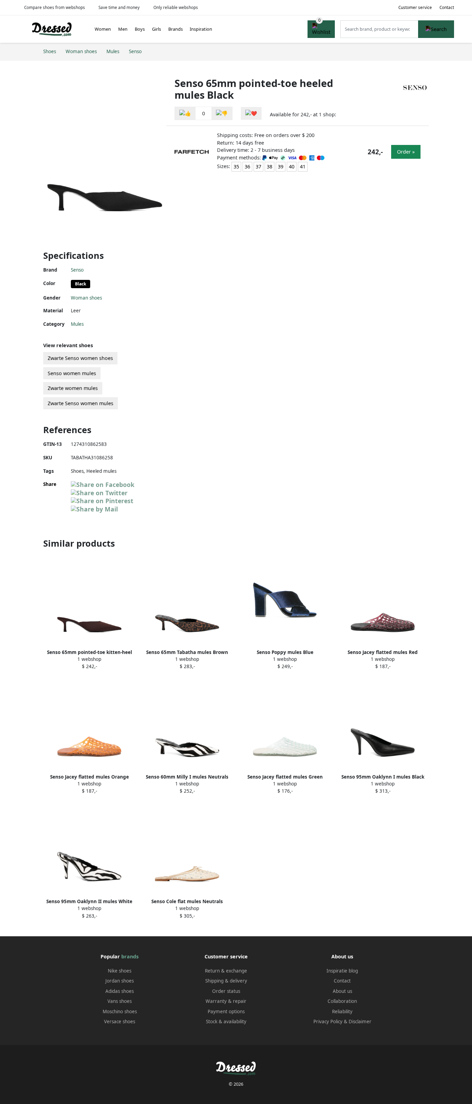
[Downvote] (221, 113)
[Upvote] (185, 113)
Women (103, 29)
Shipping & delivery (226, 981)
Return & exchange (226, 971)
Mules (77, 324)
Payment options (226, 1011)
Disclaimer (360, 1021)
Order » (406, 151)
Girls (156, 29)
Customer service (415, 7)
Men (123, 29)
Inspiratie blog (342, 971)
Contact (447, 7)
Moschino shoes (120, 1011)
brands (130, 956)
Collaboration (342, 1001)
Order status (226, 991)
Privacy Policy (327, 1021)
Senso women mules (72, 373)
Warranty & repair (226, 1001)
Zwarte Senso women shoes (80, 358)
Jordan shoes (119, 981)
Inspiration (201, 29)
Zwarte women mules (73, 388)
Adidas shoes (119, 991)
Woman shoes (86, 298)
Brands (175, 29)
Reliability (342, 1011)
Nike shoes (119, 971)
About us (342, 991)
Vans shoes (119, 1001)
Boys (140, 29)
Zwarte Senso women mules (80, 403)
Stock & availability (226, 1021)
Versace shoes (119, 1021)
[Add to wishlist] (251, 113)
